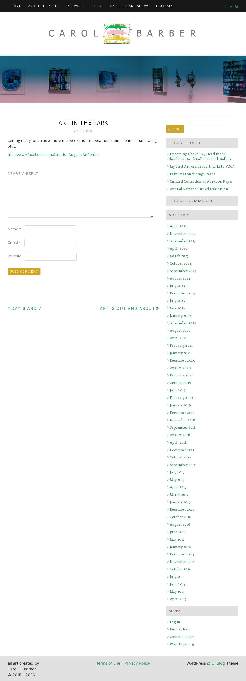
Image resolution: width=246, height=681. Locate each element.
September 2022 (183, 323)
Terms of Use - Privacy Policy (123, 663)
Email (14, 242)
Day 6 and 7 (26, 308)
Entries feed (180, 629)
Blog (98, 6)
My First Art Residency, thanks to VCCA (202, 167)
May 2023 (177, 308)
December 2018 (182, 413)
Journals (164, 6)
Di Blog (217, 663)
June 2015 (177, 584)
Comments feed (183, 637)
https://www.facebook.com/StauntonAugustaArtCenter (53, 155)
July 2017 (177, 472)
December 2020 (182, 360)
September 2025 (183, 241)
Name (14, 229)
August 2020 (180, 368)
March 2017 (179, 495)
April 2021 (178, 338)
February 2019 (181, 398)
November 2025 (182, 234)
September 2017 (183, 465)
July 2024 (177, 286)
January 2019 (180, 405)
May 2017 (177, 480)
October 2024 (181, 263)
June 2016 (178, 532)
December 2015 (182, 554)
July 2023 (177, 301)
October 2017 (180, 457)
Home (16, 6)
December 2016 (182, 510)
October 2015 (180, 569)
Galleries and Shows (129, 6)
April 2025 (178, 249)
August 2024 (180, 278)
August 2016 (180, 524)
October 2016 (180, 517)
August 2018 (180, 435)
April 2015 (178, 599)
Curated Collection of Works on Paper (201, 181)
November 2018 (182, 420)
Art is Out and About (127, 308)
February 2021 (181, 346)
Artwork (76, 6)
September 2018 (183, 428)
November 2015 (182, 562)
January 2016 (180, 547)
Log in (175, 622)
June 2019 (178, 390)
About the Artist (44, 6)
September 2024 (183, 271)
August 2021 (180, 331)
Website (14, 256)
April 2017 (178, 487)
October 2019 (180, 383)
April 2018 (178, 442)
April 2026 (179, 226)
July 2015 (177, 577)
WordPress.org (182, 644)
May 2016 (177, 539)
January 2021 (180, 353)
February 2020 (182, 375)
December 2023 (182, 293)
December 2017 (182, 450)
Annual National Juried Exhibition (199, 189)
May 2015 (177, 592)
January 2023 (180, 316)
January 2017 (180, 502)
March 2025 (179, 256)
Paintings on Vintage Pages (192, 174)
